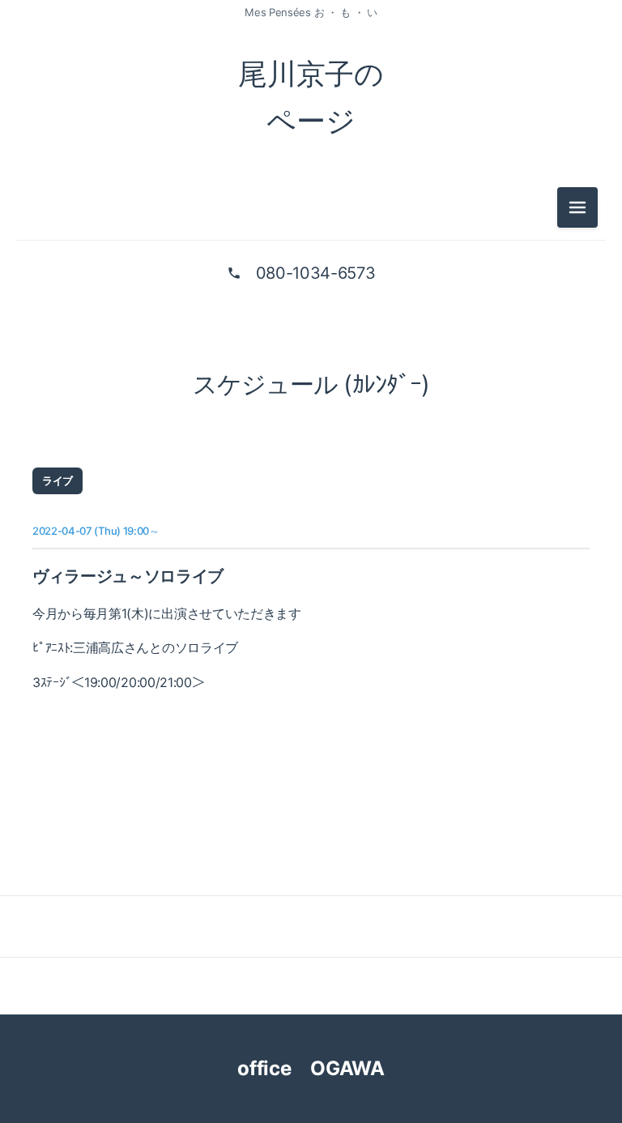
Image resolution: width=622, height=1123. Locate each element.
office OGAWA (324, 1068)
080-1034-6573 (316, 273)
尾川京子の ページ (310, 97)
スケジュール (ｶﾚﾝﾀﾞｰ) (311, 384)
